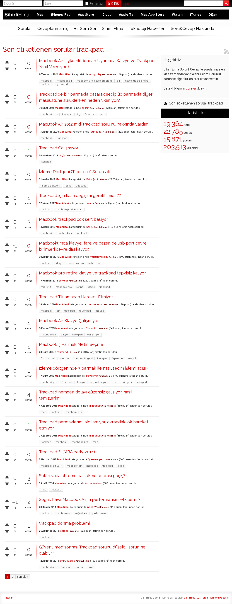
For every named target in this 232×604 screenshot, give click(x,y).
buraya (191, 88)
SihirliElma (189, 598)
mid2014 (46, 287)
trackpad (46, 84)
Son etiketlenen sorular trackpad (196, 103)
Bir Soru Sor (85, 28)
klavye (59, 263)
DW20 (89, 227)
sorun (79, 567)
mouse (99, 310)
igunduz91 (96, 131)
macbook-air (64, 80)
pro (102, 114)
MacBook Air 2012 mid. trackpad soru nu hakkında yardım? (94, 124)
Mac (40, 14)
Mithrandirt (95, 405)
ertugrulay (95, 74)
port (99, 263)
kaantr (90, 203)
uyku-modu (62, 84)
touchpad (85, 310)
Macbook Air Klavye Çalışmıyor (69, 320)
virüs (90, 567)
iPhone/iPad (60, 14)
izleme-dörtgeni (50, 185)
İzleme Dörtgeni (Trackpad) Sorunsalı (74, 171)
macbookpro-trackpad (69, 209)
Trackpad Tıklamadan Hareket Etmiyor (76, 296)
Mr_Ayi (62, 155)
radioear (64, 530)
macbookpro (48, 567)
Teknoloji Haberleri (146, 28)
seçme (64, 358)
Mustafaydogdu (99, 256)
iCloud (106, 14)
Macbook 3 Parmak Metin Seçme (71, 344)
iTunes (195, 14)
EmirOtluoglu (67, 560)
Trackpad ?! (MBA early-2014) (67, 451)
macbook (46, 80)
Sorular (25, 28)
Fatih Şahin (92, 179)
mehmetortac (95, 304)
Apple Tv (126, 14)
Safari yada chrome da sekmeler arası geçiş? (82, 475)
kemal (88, 483)
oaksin (85, 108)
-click (120, 465)
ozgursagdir (62, 352)
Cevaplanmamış (52, 28)
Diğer (213, 14)
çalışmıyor (93, 334)
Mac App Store (152, 14)
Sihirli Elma (112, 28)
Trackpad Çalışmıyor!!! (60, 148)
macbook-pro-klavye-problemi (95, 80)
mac (43, 412)
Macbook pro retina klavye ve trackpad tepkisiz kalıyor (92, 273)
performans (99, 513)
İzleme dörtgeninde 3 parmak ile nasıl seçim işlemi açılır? (93, 368)
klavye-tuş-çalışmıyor (137, 80)
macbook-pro (76, 263)
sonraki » (22, 576)
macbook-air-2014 (51, 465)
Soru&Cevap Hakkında (192, 28)
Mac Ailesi (65, 74)
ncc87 (91, 507)
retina (68, 185)
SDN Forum (202, 598)
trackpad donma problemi (64, 523)
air (118, 80)
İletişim (9, 598)
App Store (86, 14)
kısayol (132, 358)
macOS (59, 108)
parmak (51, 358)
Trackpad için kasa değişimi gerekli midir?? (80, 195)
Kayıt (126, 3)
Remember (96, 3)
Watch (177, 14)
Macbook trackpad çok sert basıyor (73, 219)
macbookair (63, 513)
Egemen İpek (96, 459)
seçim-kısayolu (99, 382)
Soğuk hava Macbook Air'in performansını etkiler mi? (89, 499)
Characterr (92, 328)
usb (90, 263)
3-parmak (90, 114)
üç (78, 114)
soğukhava (81, 513)
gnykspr (63, 280)
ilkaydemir (91, 375)
